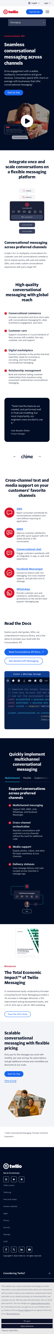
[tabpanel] (27, 423)
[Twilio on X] (14, 1249)
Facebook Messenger (30, 568)
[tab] (27, 456)
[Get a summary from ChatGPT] (6, 1179)
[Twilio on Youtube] (29, 1249)
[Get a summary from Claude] (21, 1179)
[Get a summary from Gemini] (14, 1179)
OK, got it (27, 1321)
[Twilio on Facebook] (6, 1249)
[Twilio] (10, 12)
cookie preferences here (40, 1303)
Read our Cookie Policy (10, 1330)
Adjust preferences (27, 1326)
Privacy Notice (24, 1310)
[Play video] (27, 121)
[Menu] (47, 11)
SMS (19, 508)
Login (46, 3)
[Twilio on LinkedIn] (21, 1249)
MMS (20, 529)
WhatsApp (23, 589)
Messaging (15, 22)
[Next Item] (39, 456)
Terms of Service (13, 1314)
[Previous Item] (14, 456)
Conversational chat (29, 549)
